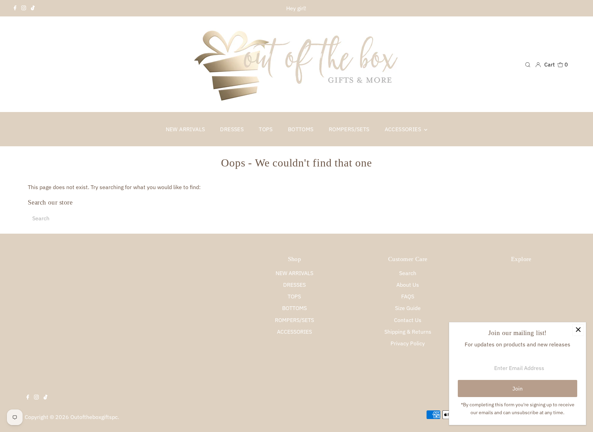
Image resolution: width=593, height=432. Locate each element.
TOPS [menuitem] (266, 129)
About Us (407, 284)
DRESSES (294, 284)
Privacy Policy (408, 343)
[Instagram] (24, 8)
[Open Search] (527, 64)
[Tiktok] (32, 8)
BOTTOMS (294, 308)
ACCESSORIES (294, 331)
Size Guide (408, 308)
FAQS (407, 296)
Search (407, 273)
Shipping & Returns (407, 331)
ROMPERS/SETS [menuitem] (349, 129)
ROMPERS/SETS (294, 320)
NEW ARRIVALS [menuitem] (185, 129)
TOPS (294, 296)
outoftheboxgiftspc (94, 417)
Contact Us (407, 320)
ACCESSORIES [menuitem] (404, 129)
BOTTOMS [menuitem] (301, 129)
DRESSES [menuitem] (232, 129)
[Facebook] (15, 8)
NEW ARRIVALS (294, 273)
